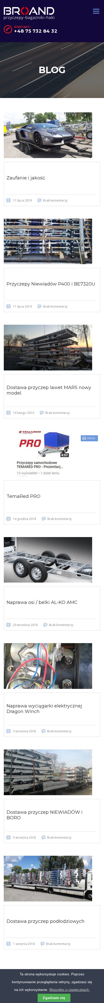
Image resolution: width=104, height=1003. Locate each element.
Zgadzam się (54, 998)
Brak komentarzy (55, 200)
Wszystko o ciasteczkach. (69, 990)
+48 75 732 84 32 (35, 31)
